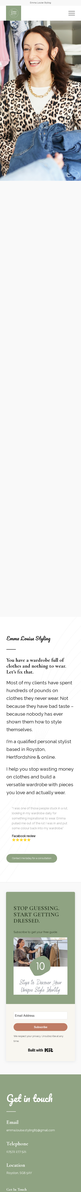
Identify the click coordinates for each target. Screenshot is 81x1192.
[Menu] (70, 13)
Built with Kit (40, 1050)
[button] (40, 966)
